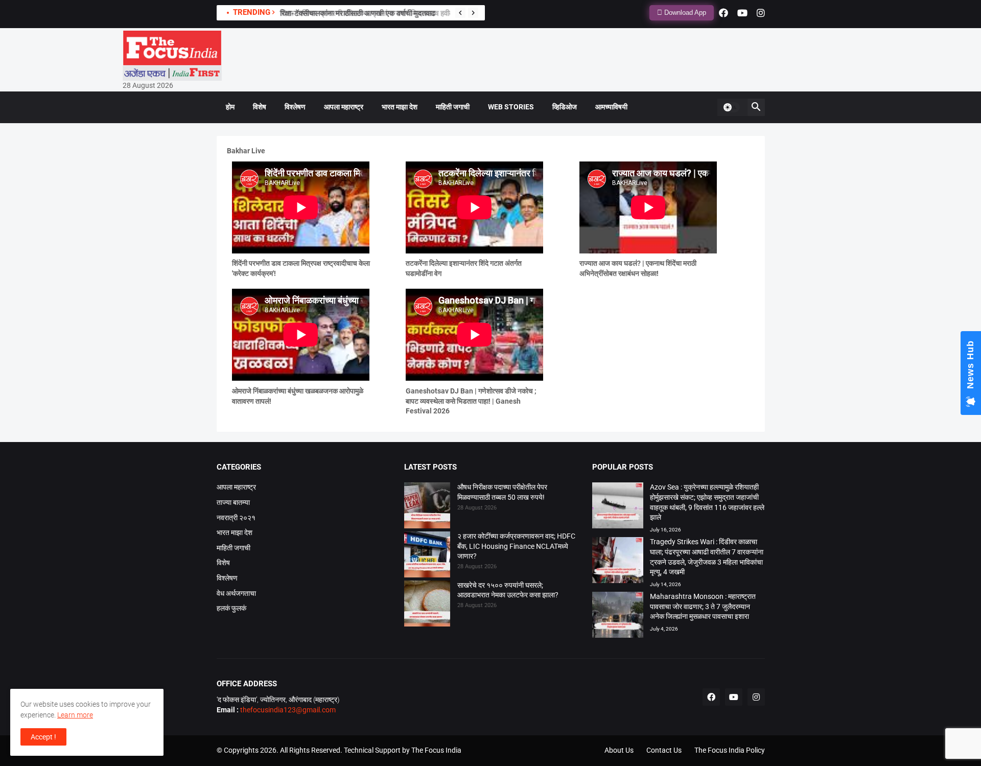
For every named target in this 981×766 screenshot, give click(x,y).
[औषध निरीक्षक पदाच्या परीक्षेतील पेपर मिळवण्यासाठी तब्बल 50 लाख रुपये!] (427, 506)
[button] (731, 107)
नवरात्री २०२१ (236, 518)
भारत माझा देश (399, 107)
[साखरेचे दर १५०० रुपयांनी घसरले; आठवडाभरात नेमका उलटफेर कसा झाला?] (427, 605)
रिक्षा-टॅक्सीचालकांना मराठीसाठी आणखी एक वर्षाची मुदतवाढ (357, 13)
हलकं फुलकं (231, 608)
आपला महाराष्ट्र (343, 107)
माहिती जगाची (453, 107)
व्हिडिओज (564, 107)
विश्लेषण (295, 107)
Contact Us (664, 750)
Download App (684, 12)
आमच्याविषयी (611, 107)
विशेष (259, 107)
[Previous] (460, 13)
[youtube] (742, 12)
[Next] (473, 13)
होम (230, 107)
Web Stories (511, 107)
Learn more (75, 715)
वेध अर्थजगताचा (236, 593)
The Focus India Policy (729, 750)
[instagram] (761, 12)
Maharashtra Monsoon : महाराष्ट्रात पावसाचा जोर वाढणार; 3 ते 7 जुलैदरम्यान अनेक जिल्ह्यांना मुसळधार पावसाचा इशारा (703, 606)
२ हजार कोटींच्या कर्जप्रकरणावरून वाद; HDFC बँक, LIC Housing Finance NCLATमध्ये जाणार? (516, 546)
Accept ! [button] (43, 737)
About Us (619, 750)
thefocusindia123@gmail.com (287, 710)
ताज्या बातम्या (233, 502)
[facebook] (723, 12)
